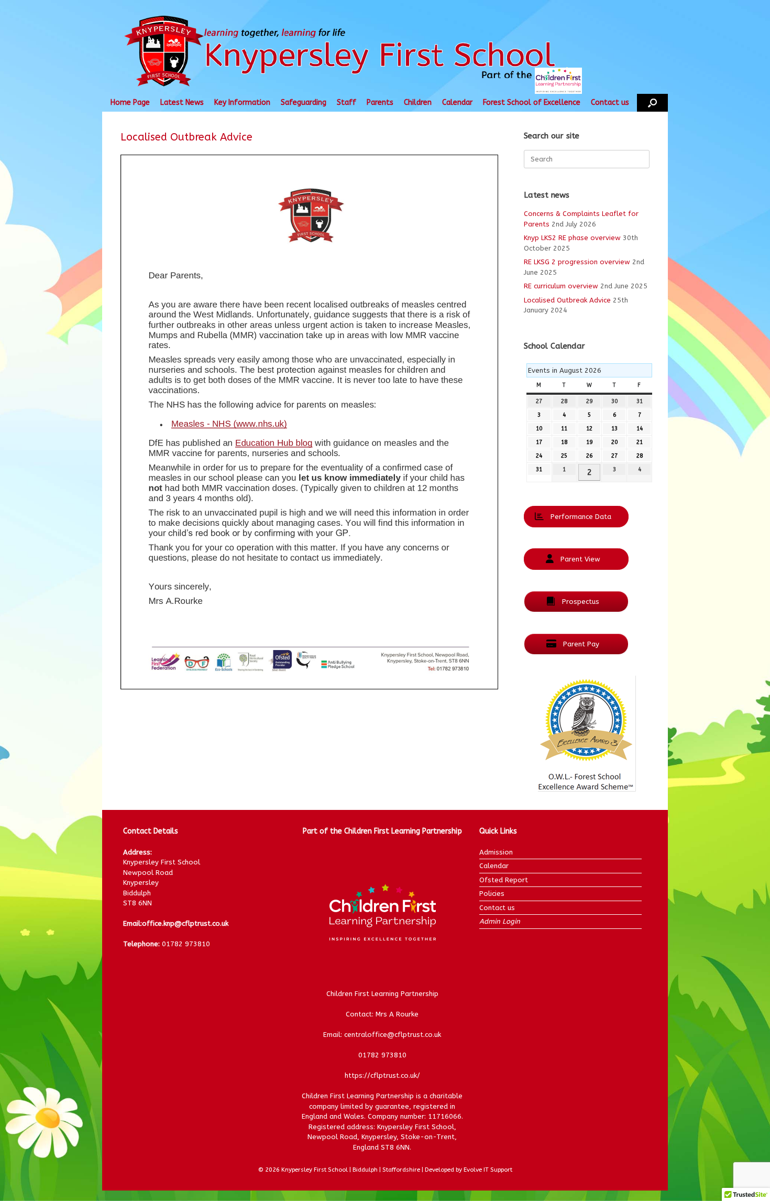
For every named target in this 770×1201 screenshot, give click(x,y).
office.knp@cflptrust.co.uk (185, 923)
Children (418, 102)
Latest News (182, 102)
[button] (652, 103)
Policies (491, 893)
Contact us (610, 102)
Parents (380, 102)
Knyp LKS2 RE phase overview (572, 238)
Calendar (457, 102)
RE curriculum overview (561, 286)
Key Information (242, 102)
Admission (496, 852)
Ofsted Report (503, 880)
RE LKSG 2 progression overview (577, 262)
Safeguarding (303, 102)
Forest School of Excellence (531, 102)
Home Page (130, 102)
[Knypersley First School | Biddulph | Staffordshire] (360, 52)
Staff (346, 102)
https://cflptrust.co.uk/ (382, 1075)
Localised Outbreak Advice (567, 300)
